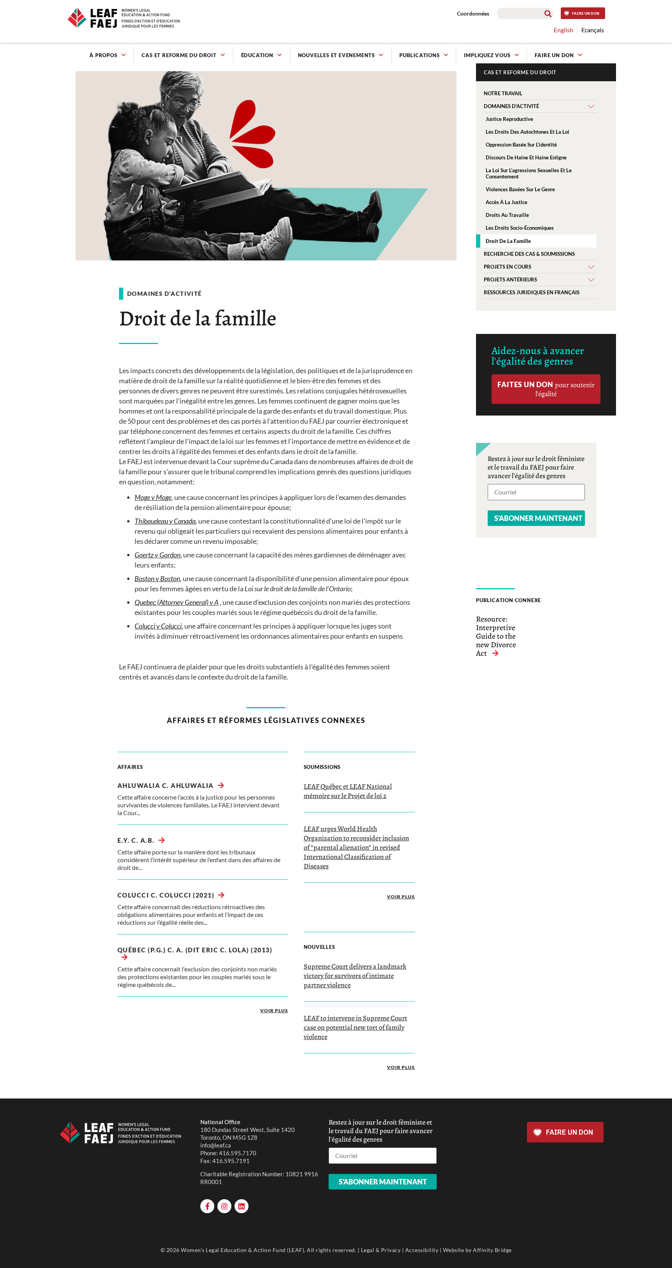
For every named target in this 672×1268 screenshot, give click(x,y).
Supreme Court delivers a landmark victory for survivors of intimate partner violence (355, 976)
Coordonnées (473, 13)
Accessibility (422, 1250)
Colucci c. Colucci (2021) (166, 895)
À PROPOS (103, 55)
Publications (419, 55)
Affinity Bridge (492, 1250)
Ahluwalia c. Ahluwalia (165, 785)
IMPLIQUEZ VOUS (487, 55)
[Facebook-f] (207, 1206)
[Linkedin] (241, 1206)
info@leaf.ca (215, 1145)
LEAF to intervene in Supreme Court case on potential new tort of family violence (355, 1027)
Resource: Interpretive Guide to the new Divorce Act (496, 636)
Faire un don (554, 55)
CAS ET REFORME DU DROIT (179, 55)
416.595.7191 (231, 1160)
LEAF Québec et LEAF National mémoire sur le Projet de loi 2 (348, 791)
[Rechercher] (547, 13)
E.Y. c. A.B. (136, 840)
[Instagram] (224, 1206)
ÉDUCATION (257, 55)
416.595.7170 (237, 1152)
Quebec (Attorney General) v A (177, 602)
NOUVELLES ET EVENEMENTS (336, 55)
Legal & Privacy (381, 1250)
